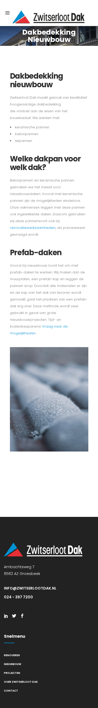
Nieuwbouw (12, 664)
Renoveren (12, 655)
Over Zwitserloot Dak (21, 682)
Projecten (12, 673)
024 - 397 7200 (18, 597)
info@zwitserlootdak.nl (30, 588)
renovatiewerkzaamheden (32, 227)
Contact (11, 691)
